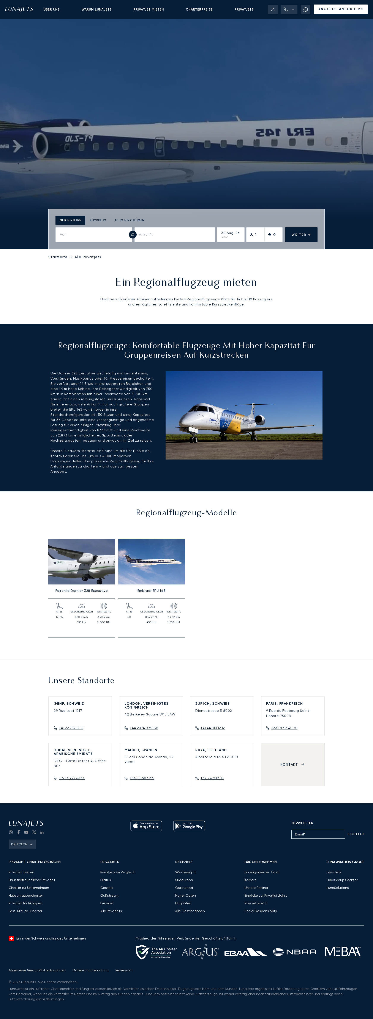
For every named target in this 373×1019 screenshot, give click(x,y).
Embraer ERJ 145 (152, 591)
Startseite (58, 257)
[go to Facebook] (18, 832)
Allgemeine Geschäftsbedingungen (37, 970)
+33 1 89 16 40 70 (284, 728)
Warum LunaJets (97, 9)
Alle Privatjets (87, 257)
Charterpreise (199, 9)
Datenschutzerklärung (91, 970)
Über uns (52, 9)
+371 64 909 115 (212, 778)
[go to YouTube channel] (26, 832)
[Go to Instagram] (11, 832)
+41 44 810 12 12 (213, 728)
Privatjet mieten (149, 9)
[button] (289, 9)
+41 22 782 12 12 (71, 728)
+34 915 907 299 (142, 778)
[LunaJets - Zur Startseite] (19, 9)
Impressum (124, 970)
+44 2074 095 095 (144, 728)
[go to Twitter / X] (34, 832)
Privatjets (244, 9)
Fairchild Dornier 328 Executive (81, 591)
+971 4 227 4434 (72, 778)
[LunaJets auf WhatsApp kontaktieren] (305, 9)
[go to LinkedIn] (42, 832)
